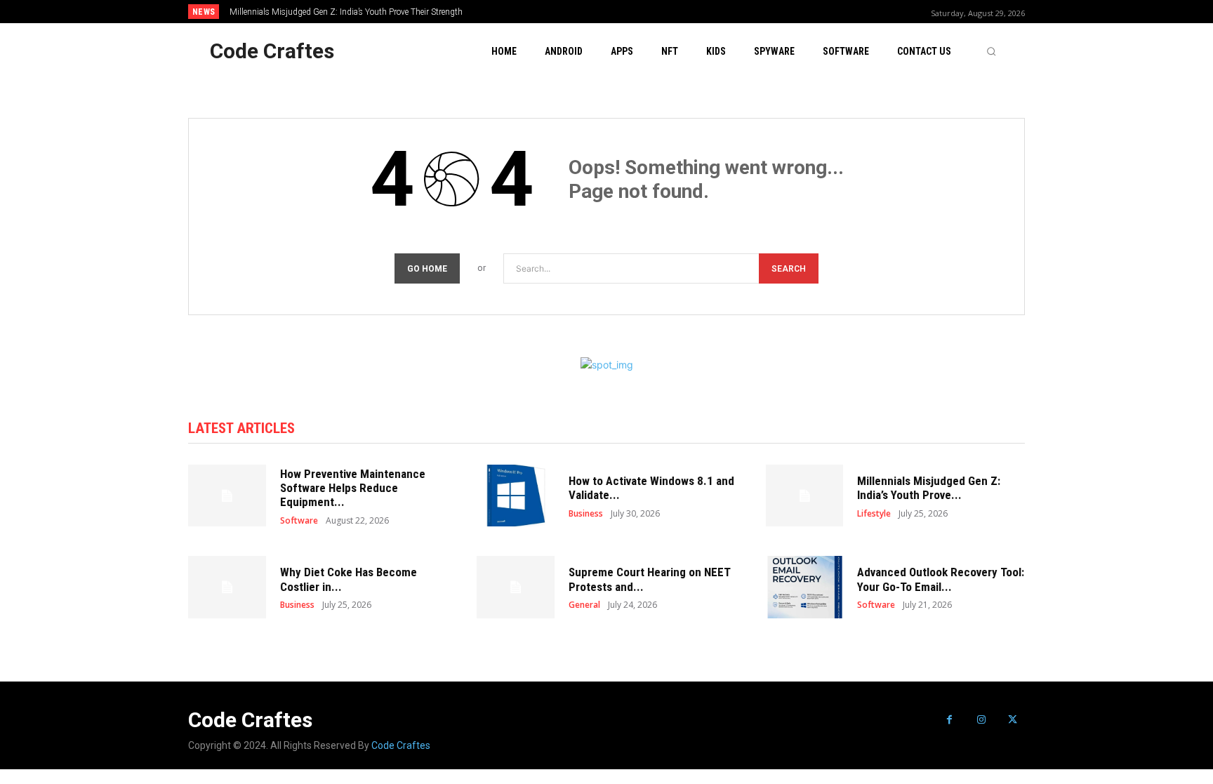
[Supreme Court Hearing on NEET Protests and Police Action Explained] (516, 587)
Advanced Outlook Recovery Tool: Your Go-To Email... (940, 579)
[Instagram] (981, 719)
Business (586, 514)
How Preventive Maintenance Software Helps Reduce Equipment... (352, 488)
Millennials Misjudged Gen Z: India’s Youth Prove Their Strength (346, 12)
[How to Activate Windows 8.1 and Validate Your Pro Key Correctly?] (516, 496)
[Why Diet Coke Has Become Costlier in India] (227, 587)
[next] (653, 11)
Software (299, 521)
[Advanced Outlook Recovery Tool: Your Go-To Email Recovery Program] (805, 587)
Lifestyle (874, 514)
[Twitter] (1012, 719)
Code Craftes (400, 745)
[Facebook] (949, 719)
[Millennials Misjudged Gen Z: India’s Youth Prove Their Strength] (805, 496)
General (584, 605)
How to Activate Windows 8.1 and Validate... (651, 488)
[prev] (630, 11)
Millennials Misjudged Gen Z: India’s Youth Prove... (928, 488)
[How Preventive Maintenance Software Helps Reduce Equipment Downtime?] (227, 496)
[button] (991, 51)
